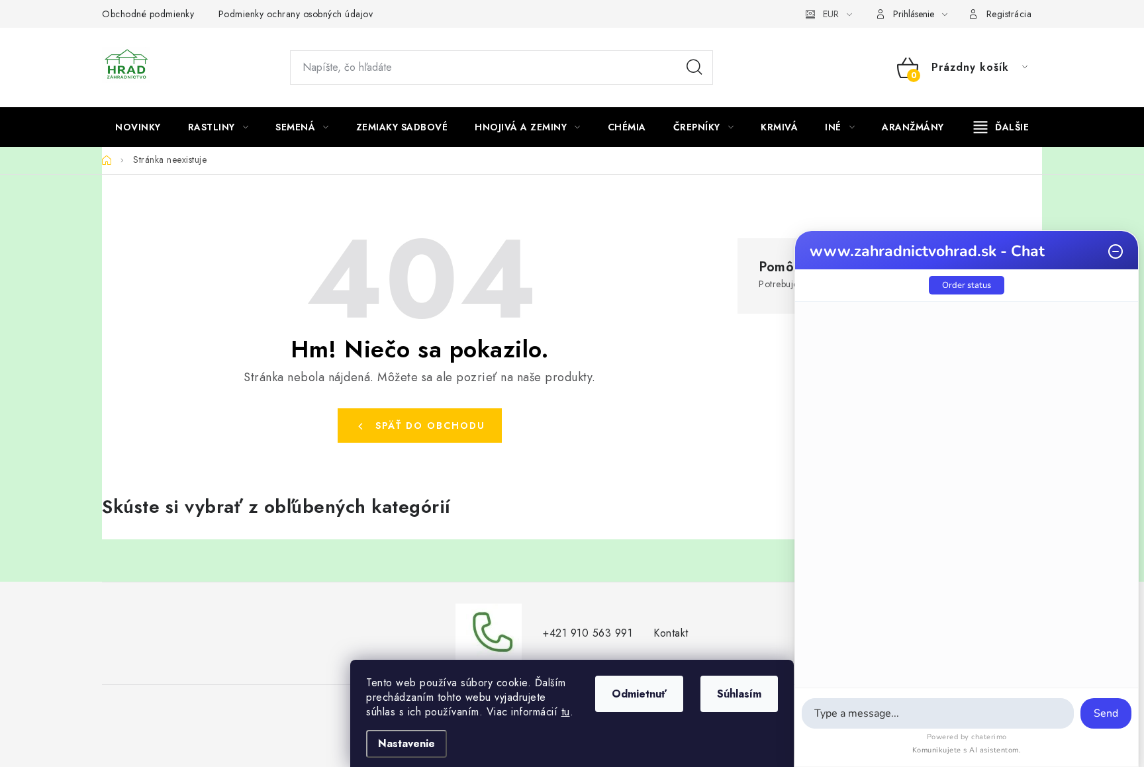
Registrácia (1009, 14)
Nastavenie (406, 743)
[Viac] (1002, 127)
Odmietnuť (639, 693)
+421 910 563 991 (587, 633)
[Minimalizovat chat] (1115, 251)
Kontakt (671, 633)
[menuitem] (138, 127)
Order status (966, 285)
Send (1106, 713)
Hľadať (694, 67)
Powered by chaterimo (967, 737)
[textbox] (938, 713)
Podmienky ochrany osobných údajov (295, 14)
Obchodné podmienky (148, 14)
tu (565, 711)
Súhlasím (739, 693)
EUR (830, 14)
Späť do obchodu (430, 425)
